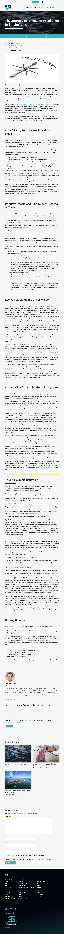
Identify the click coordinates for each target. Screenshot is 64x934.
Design (6, 881)
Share (19, 50)
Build (6, 883)
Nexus (6, 891)
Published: (7, 43)
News (38, 883)
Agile (9, 47)
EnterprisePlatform (10, 898)
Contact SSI (35, 2)
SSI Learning (42, 7)
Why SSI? (7, 878)
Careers (39, 891)
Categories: (8, 45)
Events (38, 885)
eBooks (20, 891)
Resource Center (22, 879)
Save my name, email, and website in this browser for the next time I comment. (26, 855)
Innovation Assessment (24, 889)
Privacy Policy (34, 859)
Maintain (7, 885)
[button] (55, 2)
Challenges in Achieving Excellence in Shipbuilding (30, 104)
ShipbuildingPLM (9, 900)
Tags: (6, 47)
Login (57, 905)
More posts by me (10, 699)
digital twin (20, 47)
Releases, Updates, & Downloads (26, 887)
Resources (48, 7)
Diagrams (20, 896)
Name (7, 836)
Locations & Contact (41, 881)
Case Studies (21, 892)
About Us (54, 7)
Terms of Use (40, 894)
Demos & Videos (22, 894)
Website (7, 849)
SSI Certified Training (10, 889)
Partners (39, 887)
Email (7, 842)
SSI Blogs (7, 892)
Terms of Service (44, 859)
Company (39, 879)
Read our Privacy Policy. (16, 722)
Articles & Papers (22, 898)
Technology (21, 45)
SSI (9, 927)
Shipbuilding (29, 7)
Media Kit (39, 892)
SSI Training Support (23, 885)
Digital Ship (14, 47)
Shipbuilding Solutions (10, 879)
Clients (38, 889)
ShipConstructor (9, 896)
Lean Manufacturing (29, 47)
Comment (8, 816)
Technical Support (22, 883)
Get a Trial (20, 881)
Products (35, 7)
